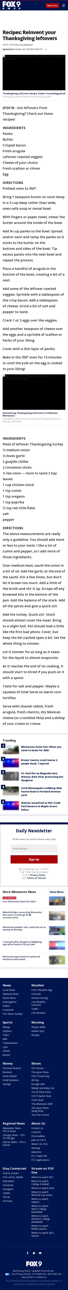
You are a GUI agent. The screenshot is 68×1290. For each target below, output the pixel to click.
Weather (37, 985)
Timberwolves (10, 1043)
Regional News (14, 1123)
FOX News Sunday (12, 1013)
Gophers (7, 1031)
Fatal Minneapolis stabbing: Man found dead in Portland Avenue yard (41, 791)
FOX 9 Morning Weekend (21, 44)
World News (9, 997)
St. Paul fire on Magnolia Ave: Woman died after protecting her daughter (42, 777)
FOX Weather (38, 1012)
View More (57, 892)
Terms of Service (36, 878)
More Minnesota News (19, 892)
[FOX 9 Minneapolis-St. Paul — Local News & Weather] (12, 5)
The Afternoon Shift (41, 1103)
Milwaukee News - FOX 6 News (12, 1130)
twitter (34, 1253)
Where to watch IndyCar (39, 1200)
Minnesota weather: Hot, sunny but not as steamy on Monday (24, 928)
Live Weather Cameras (38, 1003)
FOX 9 (5, 44)
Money (8, 1063)
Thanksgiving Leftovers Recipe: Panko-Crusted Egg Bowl (34, 93)
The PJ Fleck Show (41, 1092)
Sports (7, 1022)
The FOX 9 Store (40, 1114)
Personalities (38, 1136)
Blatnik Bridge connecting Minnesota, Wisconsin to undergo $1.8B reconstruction (22, 915)
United (6, 1050)
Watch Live (52, 5)
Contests (36, 1132)
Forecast (36, 993)
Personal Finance (12, 1068)
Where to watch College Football (40, 1183)
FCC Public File (39, 1155)
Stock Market (10, 1076)
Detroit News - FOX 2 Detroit (14, 1143)
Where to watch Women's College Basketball (40, 1218)
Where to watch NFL (42, 1177)
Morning (37, 1022)
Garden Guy (37, 1031)
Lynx (5, 1046)
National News (10, 993)
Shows (36, 1063)
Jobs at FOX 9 (38, 1140)
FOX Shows (37, 1068)
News (7, 985)
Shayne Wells (38, 1027)
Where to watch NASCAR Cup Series (41, 1193)
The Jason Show (40, 1072)
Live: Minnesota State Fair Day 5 (19, 901)
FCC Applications (40, 1159)
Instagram (8, 1189)
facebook (27, 1253)
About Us (38, 1123)
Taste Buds (37, 1100)
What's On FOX (39, 1144)
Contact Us (37, 1128)
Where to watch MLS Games (42, 1234)
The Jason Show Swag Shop (40, 1109)
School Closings (39, 997)
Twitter (6, 1193)
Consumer (8, 1009)
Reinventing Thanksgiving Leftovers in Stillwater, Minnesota (30, 414)
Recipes (35, 1035)
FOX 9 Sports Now (41, 1096)
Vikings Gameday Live (42, 1088)
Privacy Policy (37, 875)
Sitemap (35, 1148)
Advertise (36, 1152)
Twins (6, 1035)
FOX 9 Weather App (41, 990)
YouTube (7, 1201)
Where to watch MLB (42, 1188)
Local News (9, 990)
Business (7, 1072)
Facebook (8, 1185)
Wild (5, 1039)
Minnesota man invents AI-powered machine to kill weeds (21, 958)
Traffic (34, 1008)
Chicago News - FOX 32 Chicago (14, 1136)
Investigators (10, 1001)
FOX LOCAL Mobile (13, 1177)
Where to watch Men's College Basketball (39, 1208)
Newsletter (8, 1181)
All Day (35, 1080)
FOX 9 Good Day (40, 1076)
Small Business (11, 1080)
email (40, 1253)
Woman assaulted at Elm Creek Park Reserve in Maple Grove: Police (40, 806)
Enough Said (38, 1084)
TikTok (6, 1197)
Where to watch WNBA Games (39, 1227)
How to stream (11, 1173)
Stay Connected (14, 1168)
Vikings (6, 1027)
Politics (6, 1005)
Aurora (6, 1054)
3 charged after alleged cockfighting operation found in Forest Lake (22, 943)
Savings (7, 1084)
